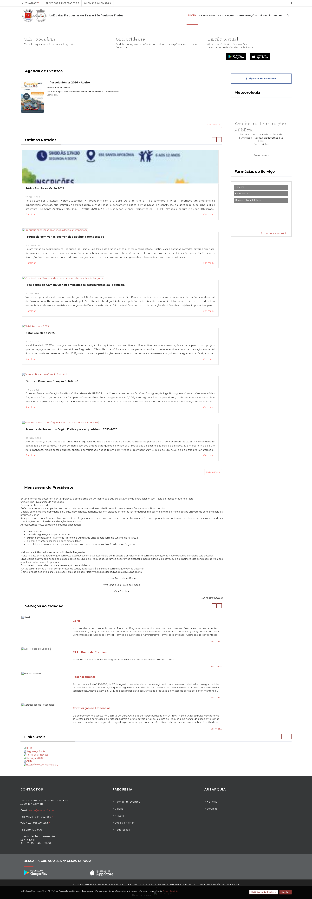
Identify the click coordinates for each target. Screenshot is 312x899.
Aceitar (285, 892)
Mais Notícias (213, 472)
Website (215, 56)
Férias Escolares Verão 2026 (45, 188)
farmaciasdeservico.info (274, 233)
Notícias (211, 801)
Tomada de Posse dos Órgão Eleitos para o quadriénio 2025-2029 (71, 429)
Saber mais (261, 155)
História (119, 815)
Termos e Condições (180, 884)
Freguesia (207, 15)
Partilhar (31, 214)
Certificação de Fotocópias (91, 708)
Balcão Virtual (273, 15)
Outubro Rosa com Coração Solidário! (52, 381)
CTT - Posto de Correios (89, 652)
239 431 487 (30, 3)
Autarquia (226, 15)
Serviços (211, 808)
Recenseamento (84, 676)
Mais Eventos (213, 125)
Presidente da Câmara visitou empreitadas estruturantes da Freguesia (75, 284)
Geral (76, 620)
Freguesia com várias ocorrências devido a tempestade (65, 236)
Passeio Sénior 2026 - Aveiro (69, 82)
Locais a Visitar (124, 822)
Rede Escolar (123, 829)
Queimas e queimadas (97, 3)
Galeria (119, 808)
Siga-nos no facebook (261, 78)
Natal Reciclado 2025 (40, 333)
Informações (248, 15)
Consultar (97, 56)
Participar (188, 56)
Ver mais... (209, 214)
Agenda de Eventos (127, 801)
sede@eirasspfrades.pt (63, 3)
